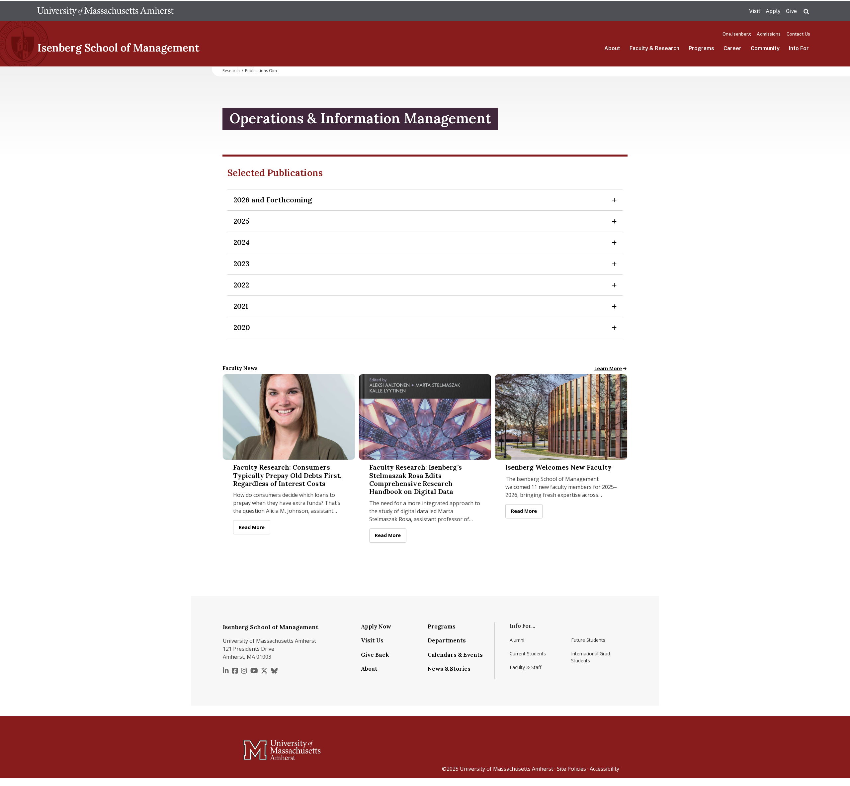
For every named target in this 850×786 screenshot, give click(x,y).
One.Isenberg (736, 34)
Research (231, 70)
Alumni (517, 640)
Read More (254, 527)
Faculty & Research (654, 48)
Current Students (528, 653)
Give (791, 11)
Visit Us (372, 640)
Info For (799, 48)
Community (765, 48)
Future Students (588, 640)
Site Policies (571, 768)
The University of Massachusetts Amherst (105, 11)
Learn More (611, 368)
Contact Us (798, 34)
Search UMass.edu (806, 12)
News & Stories (449, 668)
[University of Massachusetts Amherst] (256, 747)
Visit (754, 11)
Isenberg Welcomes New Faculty (558, 467)
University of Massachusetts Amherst (506, 768)
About (612, 48)
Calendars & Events (455, 654)
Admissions (769, 34)
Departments (447, 640)
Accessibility (604, 768)
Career (732, 48)
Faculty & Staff (525, 667)
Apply (773, 11)
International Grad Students (590, 657)
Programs (701, 48)
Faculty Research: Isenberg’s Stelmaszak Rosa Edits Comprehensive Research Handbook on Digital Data (415, 479)
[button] (425, 199)
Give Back (375, 654)
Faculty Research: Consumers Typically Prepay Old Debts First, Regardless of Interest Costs (287, 475)
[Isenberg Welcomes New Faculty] (561, 417)
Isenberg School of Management (118, 48)
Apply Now (376, 626)
